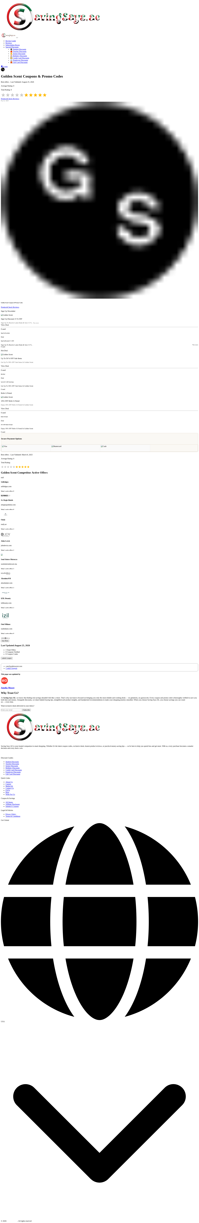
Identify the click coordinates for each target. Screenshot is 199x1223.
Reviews (9, 43)
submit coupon (7, 658)
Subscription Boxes (13, 45)
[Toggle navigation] (17, 37)
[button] (99, 1021)
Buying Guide (11, 41)
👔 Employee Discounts (19, 60)
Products (4, 99)
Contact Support (11, 668)
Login (5, 67)
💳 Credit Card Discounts (19, 58)
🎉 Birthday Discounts (18, 56)
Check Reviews (13, 99)
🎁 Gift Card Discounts (19, 62)
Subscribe (26, 710)
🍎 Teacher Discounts (18, 51)
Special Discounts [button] (12, 47)
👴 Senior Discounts (17, 54)
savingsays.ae (12, 1221)
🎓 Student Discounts (18, 49)
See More (5, 641)
